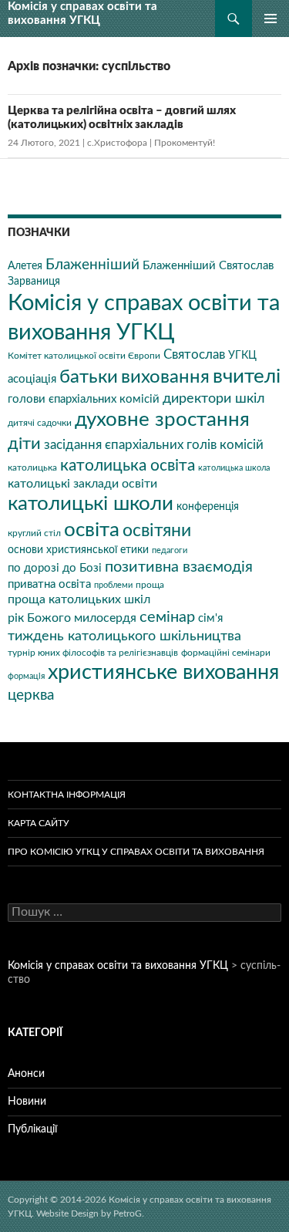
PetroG (127, 1213)
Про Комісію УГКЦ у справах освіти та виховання (136, 851)
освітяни (157, 530)
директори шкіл (214, 398)
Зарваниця (34, 281)
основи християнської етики (78, 550)
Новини (27, 1101)
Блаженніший (92, 265)
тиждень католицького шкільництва (124, 636)
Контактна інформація (67, 794)
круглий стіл (34, 533)
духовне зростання (162, 420)
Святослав (194, 355)
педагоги (169, 550)
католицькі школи (90, 504)
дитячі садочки (40, 422)
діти (24, 443)
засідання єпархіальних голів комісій (154, 445)
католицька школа (234, 468)
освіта (91, 530)
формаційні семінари (226, 652)
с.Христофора (117, 142)
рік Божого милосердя (72, 618)
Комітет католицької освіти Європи (84, 355)
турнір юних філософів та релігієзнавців (93, 652)
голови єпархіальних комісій (84, 399)
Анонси (26, 1073)
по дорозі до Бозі (55, 568)
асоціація (32, 379)
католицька (32, 467)
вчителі (247, 376)
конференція (207, 506)
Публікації (32, 1129)
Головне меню (270, 18)
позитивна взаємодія (179, 567)
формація (26, 676)
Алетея (25, 266)
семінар (167, 617)
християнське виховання (163, 672)
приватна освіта (49, 584)
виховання (165, 376)
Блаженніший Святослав (208, 266)
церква (31, 695)
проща (150, 584)
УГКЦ (242, 355)
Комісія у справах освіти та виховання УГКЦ (82, 13)
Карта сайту (38, 823)
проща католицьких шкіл (79, 599)
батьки (88, 377)
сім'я (210, 618)
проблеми (113, 585)
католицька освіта (127, 465)
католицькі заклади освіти (82, 484)
